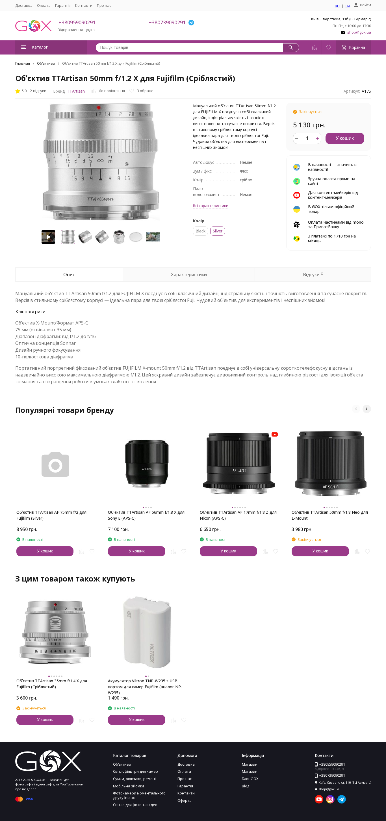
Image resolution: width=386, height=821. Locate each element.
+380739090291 (167, 22)
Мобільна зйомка (128, 786)
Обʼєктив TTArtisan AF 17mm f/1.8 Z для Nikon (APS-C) (238, 515)
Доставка (23, 5)
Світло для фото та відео (135, 804)
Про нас (104, 5)
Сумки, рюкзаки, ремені (134, 778)
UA (348, 6)
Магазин (249, 764)
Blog (245, 786)
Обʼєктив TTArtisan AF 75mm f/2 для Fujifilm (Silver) (51, 515)
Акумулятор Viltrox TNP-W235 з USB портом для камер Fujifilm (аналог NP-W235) (145, 684)
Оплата (44, 5)
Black (200, 231)
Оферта (184, 800)
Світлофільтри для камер (135, 771)
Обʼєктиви (46, 63)
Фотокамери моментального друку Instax (139, 795)
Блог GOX (250, 778)
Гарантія (63, 5)
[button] (356, 409)
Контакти (83, 5)
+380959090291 (77, 22)
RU (337, 6)
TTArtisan (76, 91)
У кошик (345, 138)
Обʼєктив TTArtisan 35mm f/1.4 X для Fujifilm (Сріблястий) (51, 683)
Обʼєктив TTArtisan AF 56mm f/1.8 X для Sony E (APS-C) (146, 515)
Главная (22, 63)
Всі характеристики (210, 205)
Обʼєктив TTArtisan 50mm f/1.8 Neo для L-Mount (330, 515)
